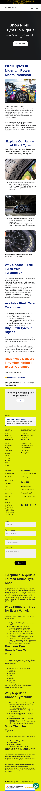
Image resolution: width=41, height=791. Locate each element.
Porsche (22, 125)
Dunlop (7, 448)
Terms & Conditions (27, 435)
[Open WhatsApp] (36, 786)
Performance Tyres (27, 445)
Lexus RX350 (9, 514)
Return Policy (25, 437)
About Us (8, 435)
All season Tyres (26, 443)
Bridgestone (8, 445)
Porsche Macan (9, 473)
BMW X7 (7, 499)
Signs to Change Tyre (28, 496)
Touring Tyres (25, 453)
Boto (6, 463)
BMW (17, 125)
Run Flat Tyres (25, 450)
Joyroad (7, 458)
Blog (6, 433)
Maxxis (7, 455)
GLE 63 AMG (9, 480)
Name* (7, 521)
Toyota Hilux (9, 509)
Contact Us (24, 433)
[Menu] (37, 8)
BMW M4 (7, 496)
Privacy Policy (9, 437)
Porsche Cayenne (10, 477)
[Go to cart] (32, 7)
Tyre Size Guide (26, 486)
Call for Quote (20, 44)
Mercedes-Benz (10, 125)
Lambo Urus (8, 493)
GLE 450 (7, 490)
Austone (7, 460)
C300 (6, 486)
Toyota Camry (9, 510)
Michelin (7, 443)
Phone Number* (10, 530)
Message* (8, 548)
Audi (27, 125)
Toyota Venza (9, 507)
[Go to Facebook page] (22, 505)
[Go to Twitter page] (31, 505)
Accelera (7, 465)
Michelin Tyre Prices (27, 477)
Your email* (9, 539)
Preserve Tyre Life (26, 493)
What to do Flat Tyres (27, 490)
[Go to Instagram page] (26, 505)
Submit (20, 563)
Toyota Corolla (9, 512)
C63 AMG (8, 483)
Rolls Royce (8, 505)
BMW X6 (7, 503)
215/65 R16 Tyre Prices (28, 473)
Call (20, 400)
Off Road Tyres (26, 447)
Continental (8, 450)
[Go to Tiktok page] (35, 505)
